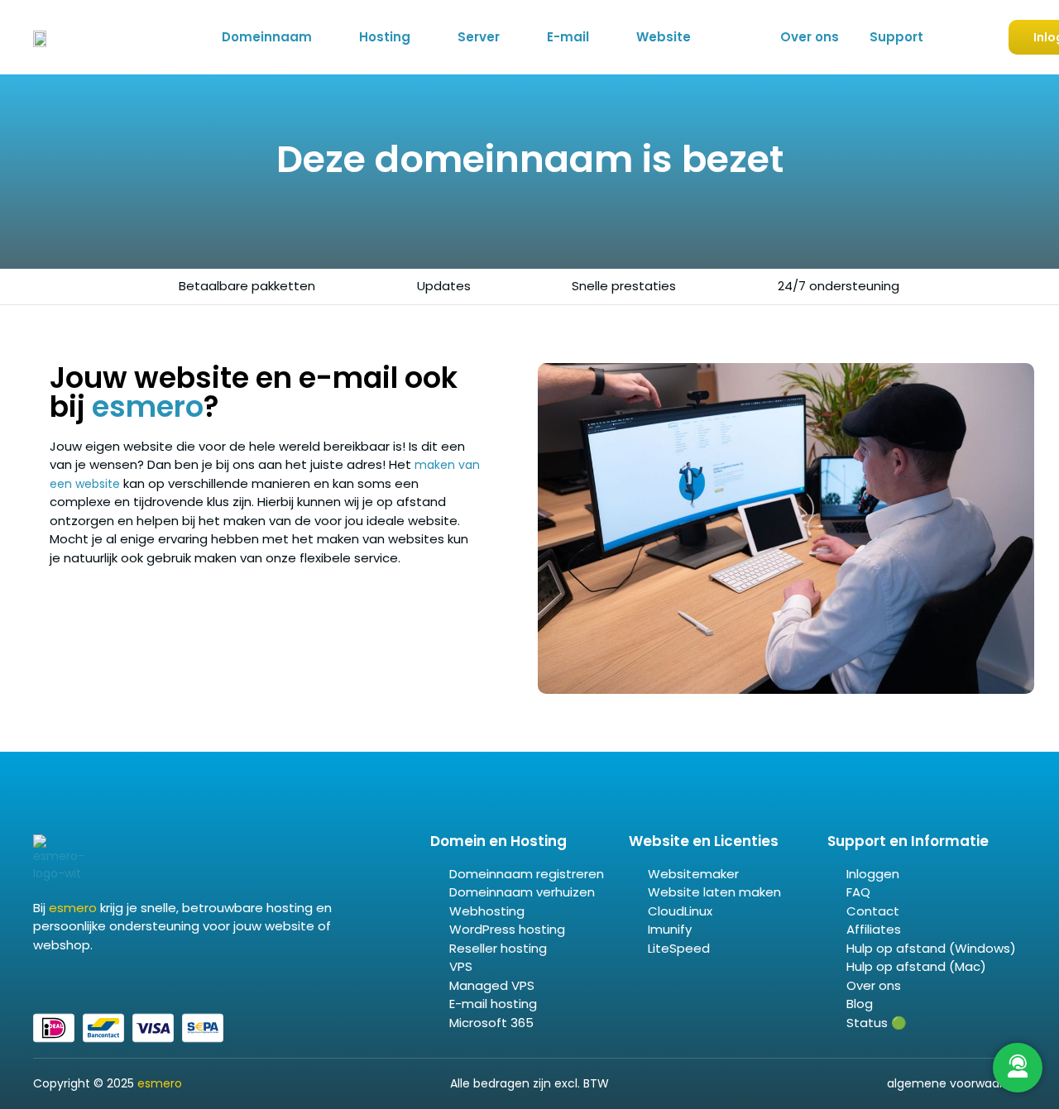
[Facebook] (39, 980)
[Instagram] (78, 980)
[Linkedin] (59, 980)
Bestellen (956, 38)
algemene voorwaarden (956, 1083)
